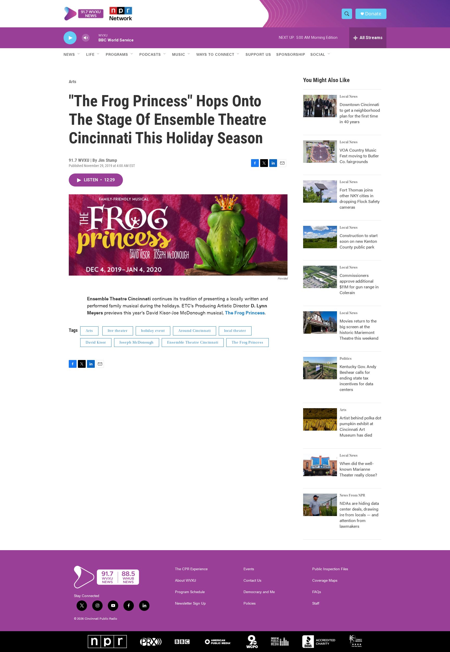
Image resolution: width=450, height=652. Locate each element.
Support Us (258, 54)
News (69, 54)
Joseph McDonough (137, 342)
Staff (315, 603)
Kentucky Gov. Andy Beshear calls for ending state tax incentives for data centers (358, 377)
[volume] (85, 38)
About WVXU (185, 580)
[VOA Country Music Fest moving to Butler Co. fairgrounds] (320, 151)
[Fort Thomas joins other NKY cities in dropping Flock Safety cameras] (320, 191)
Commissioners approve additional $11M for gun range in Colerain (359, 283)
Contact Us (252, 580)
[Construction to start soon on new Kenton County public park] (320, 237)
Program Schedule (190, 592)
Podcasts (150, 54)
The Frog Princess (247, 342)
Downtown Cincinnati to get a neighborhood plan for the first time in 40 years (360, 113)
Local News (349, 97)
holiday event (153, 331)
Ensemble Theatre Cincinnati (192, 342)
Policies (249, 603)
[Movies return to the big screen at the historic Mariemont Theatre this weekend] (320, 322)
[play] (70, 38)
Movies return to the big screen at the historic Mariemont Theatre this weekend (359, 329)
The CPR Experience (191, 569)
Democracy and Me (259, 592)
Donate (373, 13)
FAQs (316, 592)
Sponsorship (290, 54)
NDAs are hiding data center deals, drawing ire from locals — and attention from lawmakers (359, 514)
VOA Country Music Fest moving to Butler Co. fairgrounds (359, 155)
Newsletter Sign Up (190, 603)
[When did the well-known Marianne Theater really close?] (320, 465)
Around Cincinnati (194, 331)
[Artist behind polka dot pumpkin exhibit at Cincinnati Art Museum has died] (320, 419)
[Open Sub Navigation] (79, 54)
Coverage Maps (325, 580)
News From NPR (352, 495)
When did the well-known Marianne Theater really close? (358, 469)
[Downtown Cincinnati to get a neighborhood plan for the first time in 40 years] (320, 106)
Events (248, 569)
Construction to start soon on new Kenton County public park (359, 241)
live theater (118, 331)
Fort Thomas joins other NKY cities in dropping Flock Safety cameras (360, 198)
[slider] (94, 37)
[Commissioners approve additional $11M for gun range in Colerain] (320, 277)
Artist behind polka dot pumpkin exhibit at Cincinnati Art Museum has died (360, 426)
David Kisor (96, 342)
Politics (346, 359)
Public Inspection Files (330, 569)
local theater (235, 331)
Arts (72, 81)
